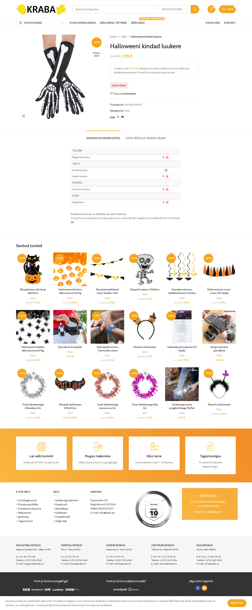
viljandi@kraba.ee (168, 563)
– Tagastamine (24, 521)
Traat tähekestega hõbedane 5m (33, 406)
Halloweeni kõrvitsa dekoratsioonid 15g (70, 291)
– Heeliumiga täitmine (65, 500)
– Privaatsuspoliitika (27, 504)
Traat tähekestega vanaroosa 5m (107, 406)
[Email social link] (122, 116)
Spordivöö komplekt (70, 347)
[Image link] (153, 508)
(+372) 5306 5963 (33, 560)
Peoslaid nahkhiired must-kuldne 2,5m (107, 291)
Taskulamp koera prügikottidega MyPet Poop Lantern (181, 408)
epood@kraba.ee (212, 511)
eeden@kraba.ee (122, 563)
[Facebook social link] (118, 116)
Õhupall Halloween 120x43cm (70, 406)
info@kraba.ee (107, 512)
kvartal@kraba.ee (77, 563)
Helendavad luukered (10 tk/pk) (182, 348)
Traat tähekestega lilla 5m (145, 406)
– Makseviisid (23, 512)
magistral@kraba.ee (34, 563)
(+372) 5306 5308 (78, 560)
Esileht (114, 36)
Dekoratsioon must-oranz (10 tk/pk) (219, 291)
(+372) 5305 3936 (168, 560)
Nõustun (237, 602)
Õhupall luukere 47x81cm (145, 289)
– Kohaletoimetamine (28, 508)
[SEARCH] (195, 9)
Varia (124, 36)
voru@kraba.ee (211, 563)
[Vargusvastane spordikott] (219, 327)
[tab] (103, 136)
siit (72, 222)
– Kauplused (60, 504)
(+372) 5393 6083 (123, 560)
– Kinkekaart (60, 512)
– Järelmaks (22, 516)
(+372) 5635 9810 (213, 560)
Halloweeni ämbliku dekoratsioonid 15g (32, 348)
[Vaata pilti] (23, 115)
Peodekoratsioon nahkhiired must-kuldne (182, 291)
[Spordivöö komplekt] (70, 327)
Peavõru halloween (144, 347)
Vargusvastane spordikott (219, 348)
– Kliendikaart (60, 508)
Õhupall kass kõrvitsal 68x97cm (33, 291)
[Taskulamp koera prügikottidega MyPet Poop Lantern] (182, 384)
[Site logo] (41, 9)
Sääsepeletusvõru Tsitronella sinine (107, 348)
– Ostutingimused (26, 500)
